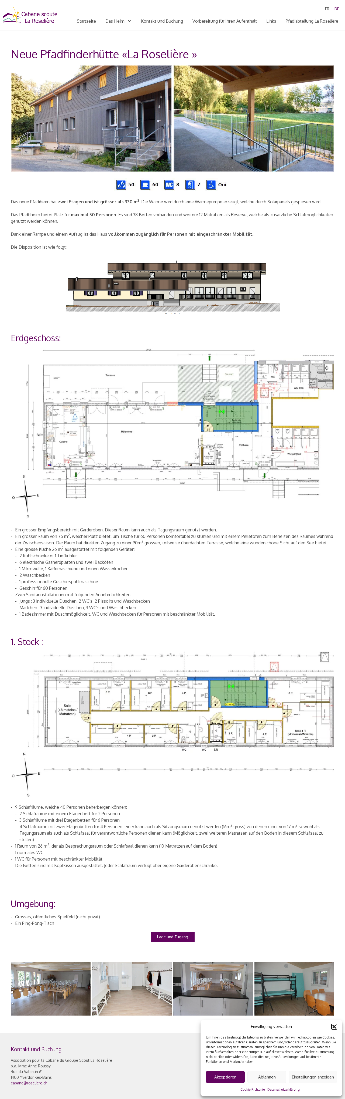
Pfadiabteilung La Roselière (312, 21)
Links (271, 21)
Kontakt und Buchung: (37, 1049)
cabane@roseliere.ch (29, 1083)
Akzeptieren (225, 1077)
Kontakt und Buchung (162, 21)
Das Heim (115, 21)
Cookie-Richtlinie (252, 1089)
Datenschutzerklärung (283, 1089)
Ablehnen (267, 1077)
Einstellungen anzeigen (313, 1077)
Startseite (86, 21)
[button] (334, 1026)
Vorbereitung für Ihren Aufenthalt (224, 21)
